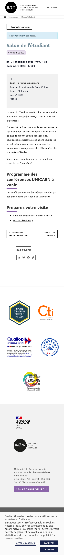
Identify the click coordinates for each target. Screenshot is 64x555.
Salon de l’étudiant (28, 17)
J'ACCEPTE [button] (49, 542)
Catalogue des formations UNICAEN (31, 215)
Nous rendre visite (30, 489)
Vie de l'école (16, 52)
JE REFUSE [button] (49, 549)
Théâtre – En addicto (49, 234)
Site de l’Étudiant (22, 220)
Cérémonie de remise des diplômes (18, 234)
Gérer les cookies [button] (25, 542)
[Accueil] (5, 17)
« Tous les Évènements (19, 26)
